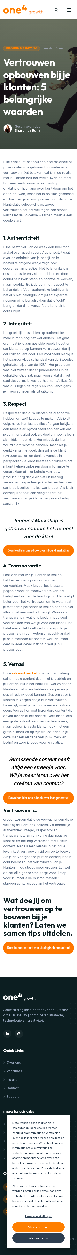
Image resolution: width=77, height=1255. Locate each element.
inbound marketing (26, 673)
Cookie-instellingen (38, 1216)
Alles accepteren (38, 1227)
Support (13, 1097)
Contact (13, 1088)
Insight (12, 1080)
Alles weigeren (38, 1238)
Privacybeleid (50, 1168)
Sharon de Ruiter (28, 130)
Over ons (14, 1062)
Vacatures (14, 1071)
